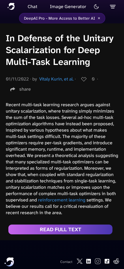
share (25, 89)
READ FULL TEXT (60, 229)
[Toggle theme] (96, 6)
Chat (32, 6)
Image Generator (68, 6)
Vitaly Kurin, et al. (56, 79)
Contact (66, 261)
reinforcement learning (61, 200)
